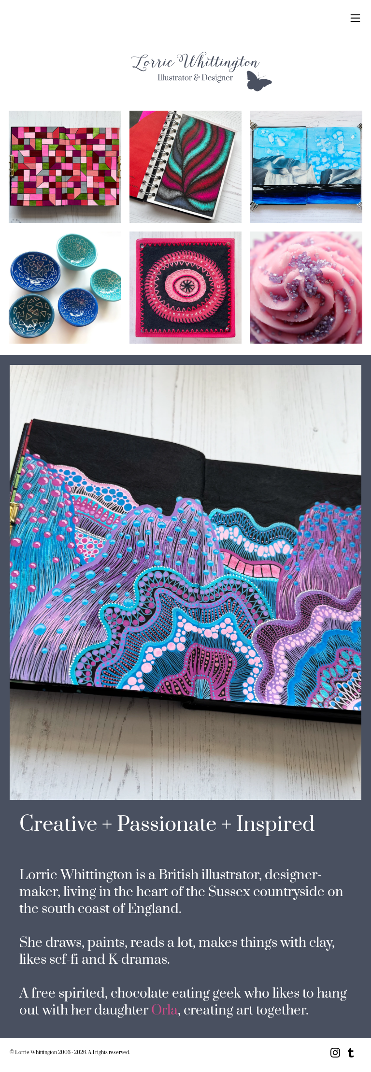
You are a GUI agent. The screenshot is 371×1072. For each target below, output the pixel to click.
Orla (164, 1010)
